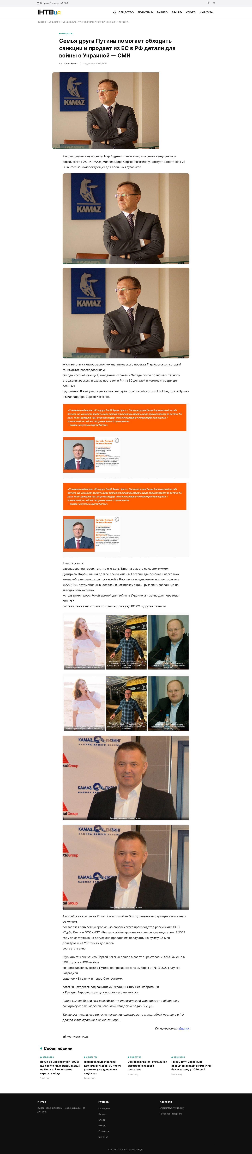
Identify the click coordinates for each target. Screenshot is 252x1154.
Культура (206, 12)
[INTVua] (49, 12)
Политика (145, 12)
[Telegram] (213, 3)
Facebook (165, 1113)
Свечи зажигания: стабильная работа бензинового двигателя (147, 1065)
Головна (41, 21)
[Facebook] (208, 3)
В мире (176, 12)
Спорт (190, 12)
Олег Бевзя (70, 63)
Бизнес (162, 12)
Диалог (184, 1028)
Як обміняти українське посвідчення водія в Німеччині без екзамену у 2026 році (191, 1065)
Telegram (177, 1113)
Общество (126, 12)
